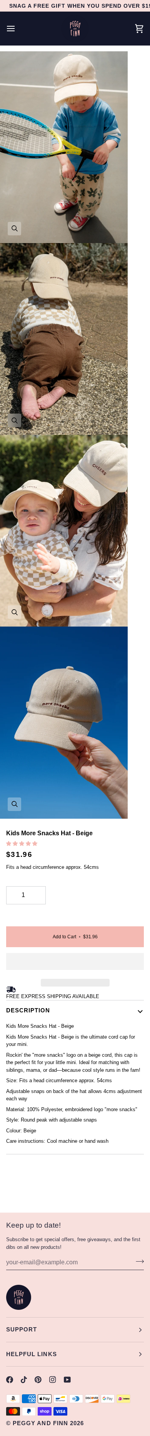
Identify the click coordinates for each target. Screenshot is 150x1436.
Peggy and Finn (40, 1423)
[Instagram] (52, 1379)
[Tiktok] (24, 1379)
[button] (22, 843)
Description (28, 1010)
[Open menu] (17, 29)
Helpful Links (31, 1354)
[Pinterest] (38, 1379)
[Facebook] (9, 1379)
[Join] (137, 1261)
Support (21, 1329)
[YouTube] (67, 1379)
